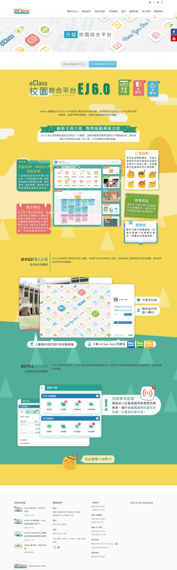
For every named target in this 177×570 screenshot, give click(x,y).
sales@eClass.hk (98, 534)
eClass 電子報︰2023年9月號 (35, 547)
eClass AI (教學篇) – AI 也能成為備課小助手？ (34, 522)
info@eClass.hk (98, 510)
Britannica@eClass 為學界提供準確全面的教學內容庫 (35, 534)
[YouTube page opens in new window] (158, 2)
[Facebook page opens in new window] (154, 2)
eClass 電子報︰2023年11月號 (35, 510)
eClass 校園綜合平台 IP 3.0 (74, 64)
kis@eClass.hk (97, 522)
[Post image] (18, 509)
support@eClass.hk (99, 547)
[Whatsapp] (116, 544)
